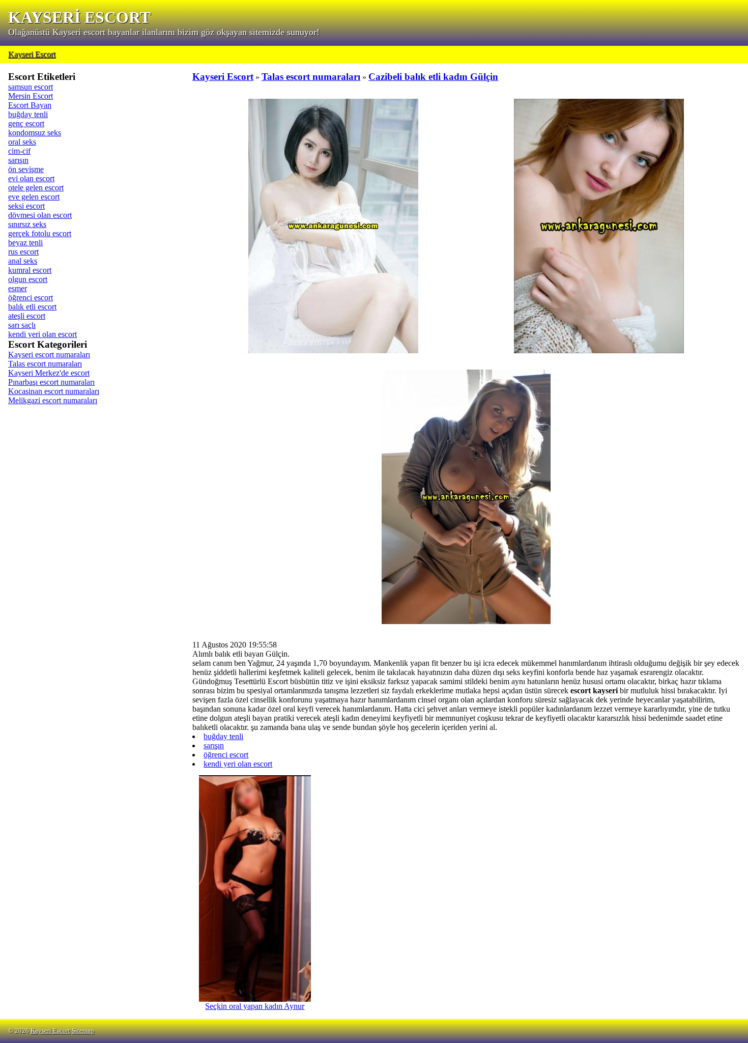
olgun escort (27, 279)
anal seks (22, 261)
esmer (17, 288)
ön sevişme (26, 169)
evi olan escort (31, 178)
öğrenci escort (30, 297)
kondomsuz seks (34, 132)
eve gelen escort (34, 196)
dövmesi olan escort (40, 215)
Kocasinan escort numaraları (53, 391)
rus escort (23, 251)
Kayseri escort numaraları (49, 354)
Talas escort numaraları (45, 363)
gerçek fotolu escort (39, 233)
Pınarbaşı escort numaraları (51, 382)
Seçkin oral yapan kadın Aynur (254, 1006)
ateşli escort (26, 316)
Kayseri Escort (31, 54)
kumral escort (29, 270)
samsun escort (30, 86)
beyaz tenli (25, 242)
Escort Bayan (29, 105)
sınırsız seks (27, 224)
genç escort (26, 123)
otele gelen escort (36, 187)
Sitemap (83, 1030)
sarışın (18, 160)
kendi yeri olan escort (42, 334)
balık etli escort (32, 306)
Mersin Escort (30, 96)
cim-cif (19, 151)
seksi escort (26, 206)
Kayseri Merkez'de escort (49, 373)
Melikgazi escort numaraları (52, 400)
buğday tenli (28, 114)
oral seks (22, 141)
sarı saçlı (22, 325)
